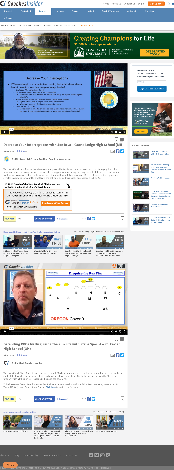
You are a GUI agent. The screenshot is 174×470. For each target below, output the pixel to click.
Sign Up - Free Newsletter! (152, 89)
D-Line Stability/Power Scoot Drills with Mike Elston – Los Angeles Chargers (16, 253)
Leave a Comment (44, 218)
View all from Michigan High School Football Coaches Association (98, 232)
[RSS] (108, 455)
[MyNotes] (122, 139)
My (9, 218)
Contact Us (72, 455)
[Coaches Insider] (22, 4)
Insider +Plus (86, 26)
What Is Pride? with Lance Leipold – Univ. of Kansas (45, 252)
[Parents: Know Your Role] (110, 422)
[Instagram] (102, 455)
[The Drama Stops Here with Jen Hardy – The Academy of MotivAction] (79, 422)
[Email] (113, 151)
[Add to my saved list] (117, 139)
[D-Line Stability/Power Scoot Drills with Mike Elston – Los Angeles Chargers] (17, 242)
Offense (38, 26)
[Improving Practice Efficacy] (17, 422)
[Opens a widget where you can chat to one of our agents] (10, 465)
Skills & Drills (24, 26)
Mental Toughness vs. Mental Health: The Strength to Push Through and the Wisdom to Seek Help (47, 434)
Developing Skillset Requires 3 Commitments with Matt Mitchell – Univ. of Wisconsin (109, 253)
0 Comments (62, 219)
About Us (4, 455)
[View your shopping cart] (173, 3)
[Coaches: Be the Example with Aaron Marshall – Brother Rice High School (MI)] (79, 242)
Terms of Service (52, 455)
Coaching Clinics (62, 26)
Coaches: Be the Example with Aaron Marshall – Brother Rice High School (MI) (78, 253)
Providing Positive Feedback (160, 178)
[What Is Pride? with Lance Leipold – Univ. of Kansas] (48, 242)
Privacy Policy (31, 455)
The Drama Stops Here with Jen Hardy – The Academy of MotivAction (79, 433)
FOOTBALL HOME (8, 26)
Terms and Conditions (26, 467)
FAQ (17, 455)
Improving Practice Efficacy (15, 431)
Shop (74, 26)
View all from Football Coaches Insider (108, 412)
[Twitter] (122, 151)
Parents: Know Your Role (107, 431)
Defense (48, 26)
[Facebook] (117, 151)
